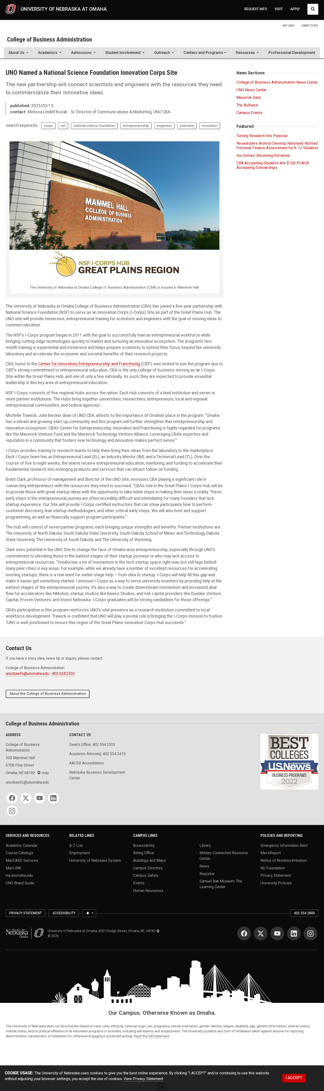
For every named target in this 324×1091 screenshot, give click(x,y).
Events (138, 883)
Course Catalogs (19, 853)
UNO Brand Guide (20, 883)
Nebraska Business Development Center (97, 775)
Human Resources (148, 890)
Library (205, 845)
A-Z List (76, 845)
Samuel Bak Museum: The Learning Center (220, 884)
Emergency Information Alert (284, 845)
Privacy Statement (275, 875)
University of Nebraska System (95, 860)
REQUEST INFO (255, 9)
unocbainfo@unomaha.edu (27, 673)
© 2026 (54, 936)
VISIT (279, 9)
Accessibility (144, 845)
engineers (164, 126)
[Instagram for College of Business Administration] (12, 810)
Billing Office (143, 853)
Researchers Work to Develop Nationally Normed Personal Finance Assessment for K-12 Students (277, 145)
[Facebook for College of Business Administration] (12, 798)
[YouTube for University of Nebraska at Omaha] (277, 933)
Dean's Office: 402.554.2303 (92, 744)
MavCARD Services (22, 860)
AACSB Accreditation (86, 763)
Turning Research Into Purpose (261, 135)
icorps (48, 126)
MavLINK (13, 868)
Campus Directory (148, 868)
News (204, 866)
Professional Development (291, 52)
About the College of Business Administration (47, 693)
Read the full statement (151, 1036)
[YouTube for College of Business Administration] (39, 798)
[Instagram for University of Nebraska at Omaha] (310, 933)
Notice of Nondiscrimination (283, 860)
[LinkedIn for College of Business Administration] (53, 798)
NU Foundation (272, 868)
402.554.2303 (63, 673)
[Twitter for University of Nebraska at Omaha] (261, 933)
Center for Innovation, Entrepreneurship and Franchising (89, 364)
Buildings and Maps (149, 860)
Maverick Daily (248, 97)
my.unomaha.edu (19, 875)
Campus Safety (145, 875)
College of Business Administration (49, 39)
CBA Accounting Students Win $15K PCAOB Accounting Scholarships (272, 165)
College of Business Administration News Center (277, 82)
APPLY (295, 9)
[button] (18, 53)
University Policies (276, 883)
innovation (210, 126)
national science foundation (94, 126)
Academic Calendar (21, 845)
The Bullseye (247, 105)
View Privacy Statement (143, 1079)
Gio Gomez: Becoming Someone (263, 155)
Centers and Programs (203, 52)
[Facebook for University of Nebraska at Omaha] (244, 933)
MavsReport (270, 853)
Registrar (207, 873)
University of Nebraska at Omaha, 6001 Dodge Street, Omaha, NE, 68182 (102, 931)
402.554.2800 (304, 913)
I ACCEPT (294, 1078)
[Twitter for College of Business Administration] (25, 798)
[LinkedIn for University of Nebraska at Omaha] (294, 933)
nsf (63, 126)
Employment (79, 853)
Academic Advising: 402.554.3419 (97, 754)
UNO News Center (251, 90)
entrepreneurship (136, 126)
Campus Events (249, 112)
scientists (187, 126)
